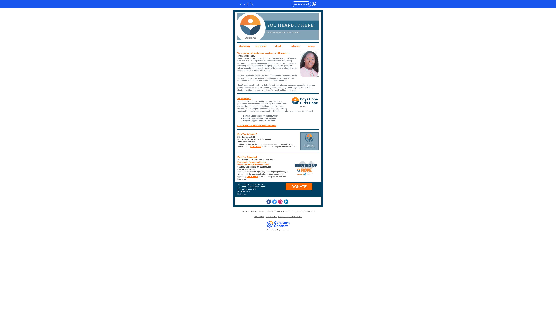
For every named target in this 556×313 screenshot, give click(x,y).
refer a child (261, 46)
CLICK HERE (255, 147)
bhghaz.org (244, 46)
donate (311, 46)
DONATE (299, 186)
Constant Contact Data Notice (290, 217)
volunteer (295, 46)
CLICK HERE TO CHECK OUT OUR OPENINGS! (256, 126)
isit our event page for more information (279, 147)
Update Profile (271, 217)
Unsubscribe (259, 217)
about (278, 46)
